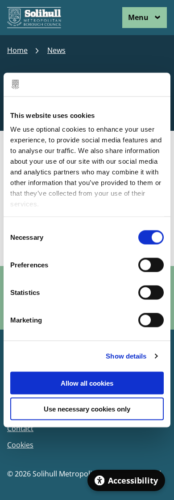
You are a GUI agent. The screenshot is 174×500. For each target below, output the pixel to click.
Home (17, 50)
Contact (20, 428)
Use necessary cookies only (87, 409)
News (56, 50)
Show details (126, 356)
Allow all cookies (87, 383)
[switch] (151, 265)
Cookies (20, 445)
